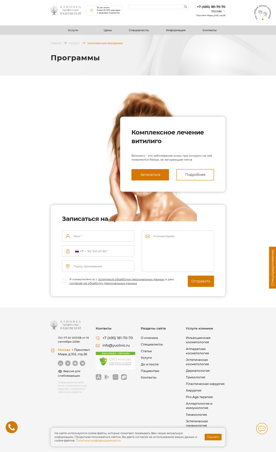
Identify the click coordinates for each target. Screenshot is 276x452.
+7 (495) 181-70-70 (211, 7)
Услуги (73, 30)
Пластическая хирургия (205, 384)
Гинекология (196, 414)
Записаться (150, 175)
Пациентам (150, 371)
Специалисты (139, 30)
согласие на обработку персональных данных (103, 283)
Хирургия (193, 390)
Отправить (200, 281)
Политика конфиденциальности (98, 440)
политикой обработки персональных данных (131, 279)
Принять (213, 437)
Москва (216, 11)
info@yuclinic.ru (116, 345)
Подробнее (195, 175)
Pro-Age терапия (199, 397)
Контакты (210, 30)
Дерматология (198, 371)
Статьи (146, 351)
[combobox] (80, 251)
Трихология (195, 377)
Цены (108, 30)
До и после (150, 364)
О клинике (149, 338)
